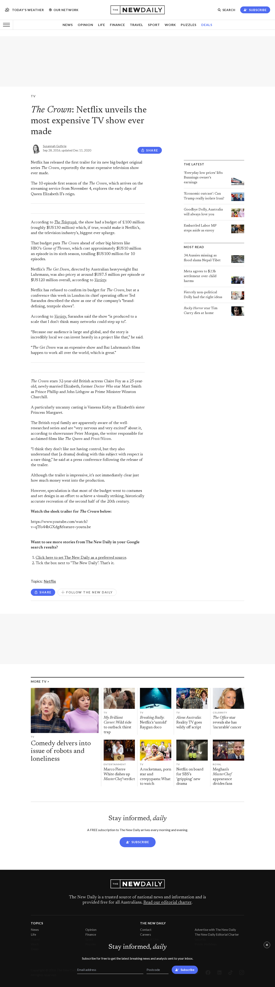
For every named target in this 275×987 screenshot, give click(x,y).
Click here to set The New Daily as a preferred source (81, 558)
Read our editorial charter (167, 902)
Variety (100, 280)
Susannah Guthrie (54, 146)
